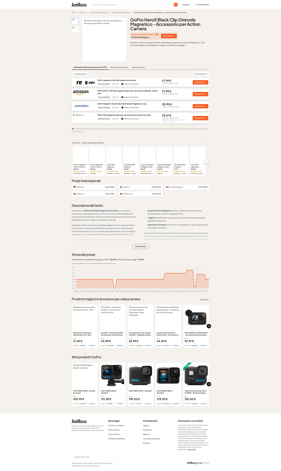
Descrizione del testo (119, 67)
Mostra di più (140, 246)
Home (74, 12)
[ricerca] (176, 5)
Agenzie (146, 434)
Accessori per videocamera (121, 12)
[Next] (209, 326)
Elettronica (83, 12)
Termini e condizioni (116, 425)
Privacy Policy (114, 430)
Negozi (146, 425)
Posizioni (146, 443)
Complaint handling (116, 438)
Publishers (147, 430)
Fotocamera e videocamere (99, 12)
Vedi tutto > (204, 299)
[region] (140, 326)
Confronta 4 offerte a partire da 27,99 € (90, 67)
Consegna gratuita (80, 74)
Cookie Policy (114, 434)
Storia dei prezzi (138, 67)
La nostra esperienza (151, 438)
